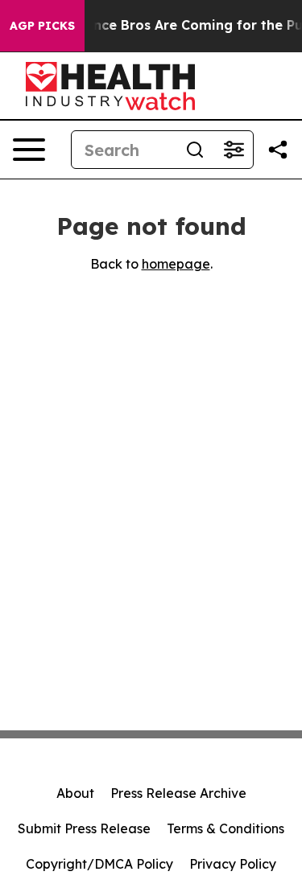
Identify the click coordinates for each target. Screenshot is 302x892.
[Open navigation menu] (29, 150)
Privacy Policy (232, 864)
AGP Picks (42, 25)
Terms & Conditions (225, 828)
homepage (176, 264)
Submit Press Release (84, 828)
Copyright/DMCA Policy (99, 864)
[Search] (195, 149)
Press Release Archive (178, 793)
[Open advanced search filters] (233, 149)
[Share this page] (278, 150)
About (75, 793)
